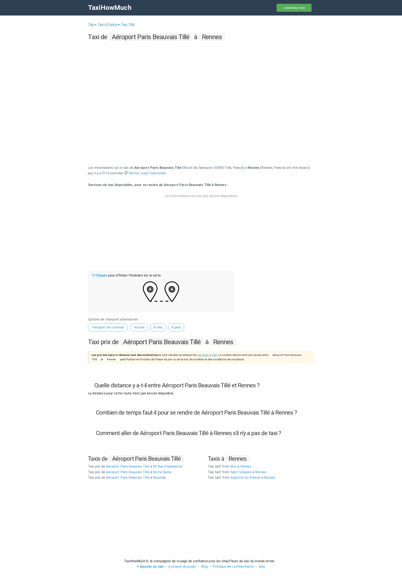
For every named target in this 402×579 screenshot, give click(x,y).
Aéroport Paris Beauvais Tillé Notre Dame (129, 472)
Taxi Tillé (128, 24)
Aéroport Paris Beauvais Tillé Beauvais (127, 477)
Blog (204, 567)
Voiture (139, 327)
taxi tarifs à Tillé (207, 355)
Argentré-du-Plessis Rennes (241, 477)
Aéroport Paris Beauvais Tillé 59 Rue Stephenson (135, 466)
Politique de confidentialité (233, 567)
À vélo (158, 327)
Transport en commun (107, 327)
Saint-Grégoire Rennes (237, 472)
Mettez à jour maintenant (147, 173)
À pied (176, 327)
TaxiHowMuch (109, 8)
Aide (262, 567)
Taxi (91, 24)
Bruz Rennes (229, 466)
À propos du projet (182, 567)
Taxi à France (107, 24)
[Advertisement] (201, 71)
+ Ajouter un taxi (150, 567)
